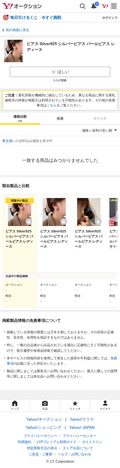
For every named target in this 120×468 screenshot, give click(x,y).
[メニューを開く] (114, 6)
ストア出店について (78, 448)
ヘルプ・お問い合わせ (74, 454)
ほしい (63, 71)
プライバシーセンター (79, 436)
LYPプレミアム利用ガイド (56, 442)
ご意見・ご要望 (40, 454)
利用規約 (24, 442)
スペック (100, 118)
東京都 (7, 141)
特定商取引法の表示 (42, 448)
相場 (60, 118)
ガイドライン (92, 442)
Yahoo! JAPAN (82, 427)
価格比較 (20, 119)
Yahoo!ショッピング (43, 427)
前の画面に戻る (17, 30)
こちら (52, 105)
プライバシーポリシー (40, 436)
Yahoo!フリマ (82, 419)
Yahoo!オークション (44, 419)
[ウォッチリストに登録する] (29, 221)
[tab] (20, 118)
